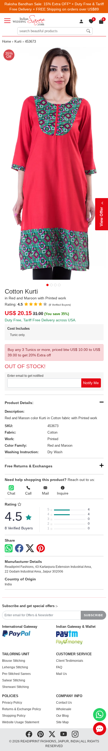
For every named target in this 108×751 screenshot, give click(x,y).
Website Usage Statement (20, 722)
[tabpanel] (54, 163)
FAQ (59, 667)
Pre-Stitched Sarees (16, 674)
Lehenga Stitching (15, 667)
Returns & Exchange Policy (21, 709)
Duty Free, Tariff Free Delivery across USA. (40, 320)
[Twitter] (30, 548)
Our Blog (62, 716)
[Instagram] (75, 734)
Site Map (62, 722)
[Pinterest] (40, 548)
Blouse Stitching (13, 661)
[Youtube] (63, 734)
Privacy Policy (12, 702)
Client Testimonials (69, 661)
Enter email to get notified (25, 376)
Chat (11, 493)
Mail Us (61, 674)
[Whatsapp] (9, 548)
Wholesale (63, 709)
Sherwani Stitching (15, 687)
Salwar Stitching (13, 680)
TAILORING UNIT (15, 654)
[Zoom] (54, 163)
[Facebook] (19, 548)
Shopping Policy (13, 716)
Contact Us (64, 702)
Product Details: (19, 403)
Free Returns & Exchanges (28, 466)
